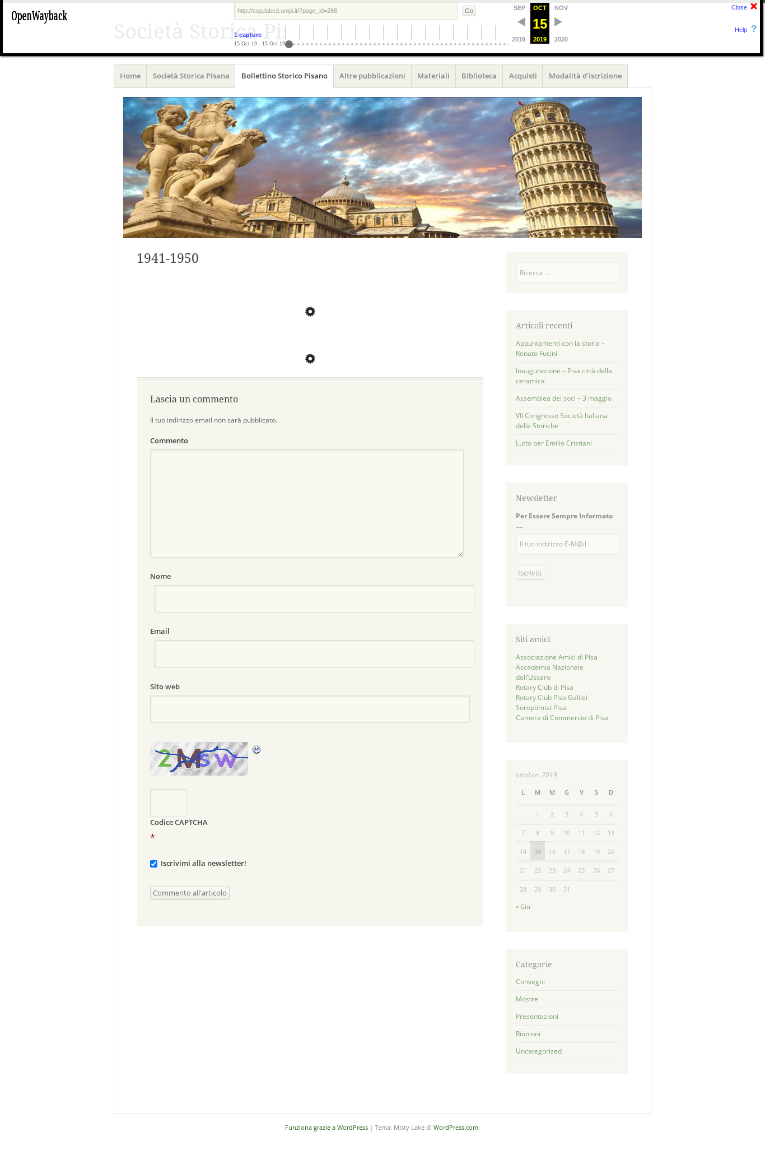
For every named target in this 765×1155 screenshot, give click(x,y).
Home (130, 76)
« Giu (523, 906)
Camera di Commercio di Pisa (562, 717)
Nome (160, 576)
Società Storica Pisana (191, 76)
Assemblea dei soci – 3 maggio (564, 398)
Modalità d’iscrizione (585, 76)
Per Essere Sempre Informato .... (564, 520)
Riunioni (528, 1033)
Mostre (527, 999)
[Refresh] (257, 749)
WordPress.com (455, 1127)
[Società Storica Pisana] (382, 167)
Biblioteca (479, 76)
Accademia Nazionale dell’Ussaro (550, 672)
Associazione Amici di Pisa (557, 657)
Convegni (530, 981)
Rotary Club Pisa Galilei (551, 697)
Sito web (165, 686)
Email (160, 631)
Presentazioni (537, 1016)
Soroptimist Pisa (541, 707)
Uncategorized (539, 1051)
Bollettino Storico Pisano (284, 76)
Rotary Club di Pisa (544, 687)
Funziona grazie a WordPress (326, 1127)
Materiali (433, 76)
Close (739, 7)
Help (741, 29)
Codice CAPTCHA (179, 822)
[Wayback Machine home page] (39, 25)
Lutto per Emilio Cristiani (554, 443)
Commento (169, 440)
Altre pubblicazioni (372, 76)
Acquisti (523, 76)
